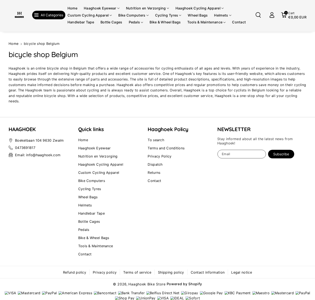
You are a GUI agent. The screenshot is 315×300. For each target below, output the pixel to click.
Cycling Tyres (89, 189)
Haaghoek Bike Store (146, 284)
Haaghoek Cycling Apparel (100, 164)
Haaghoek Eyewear (94, 148)
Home (13, 43)
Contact (85, 254)
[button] (102, 8)
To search (156, 140)
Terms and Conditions (166, 148)
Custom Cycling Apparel (98, 172)
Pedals (83, 229)
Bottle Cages (89, 221)
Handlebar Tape (91, 213)
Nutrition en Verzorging (98, 156)
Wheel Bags (88, 197)
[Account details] (272, 15)
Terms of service (137, 272)
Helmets (85, 205)
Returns (154, 172)
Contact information (208, 272)
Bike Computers (91, 181)
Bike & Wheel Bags (93, 238)
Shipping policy (171, 272)
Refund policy (74, 272)
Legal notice (241, 272)
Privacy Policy (159, 156)
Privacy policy (105, 272)
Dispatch (155, 164)
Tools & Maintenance (95, 246)
